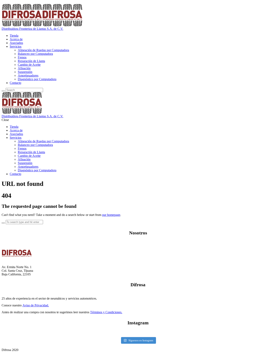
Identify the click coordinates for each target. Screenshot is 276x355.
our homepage (111, 215)
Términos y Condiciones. (106, 312)
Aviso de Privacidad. (35, 305)
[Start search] (3, 223)
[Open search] (3, 91)
